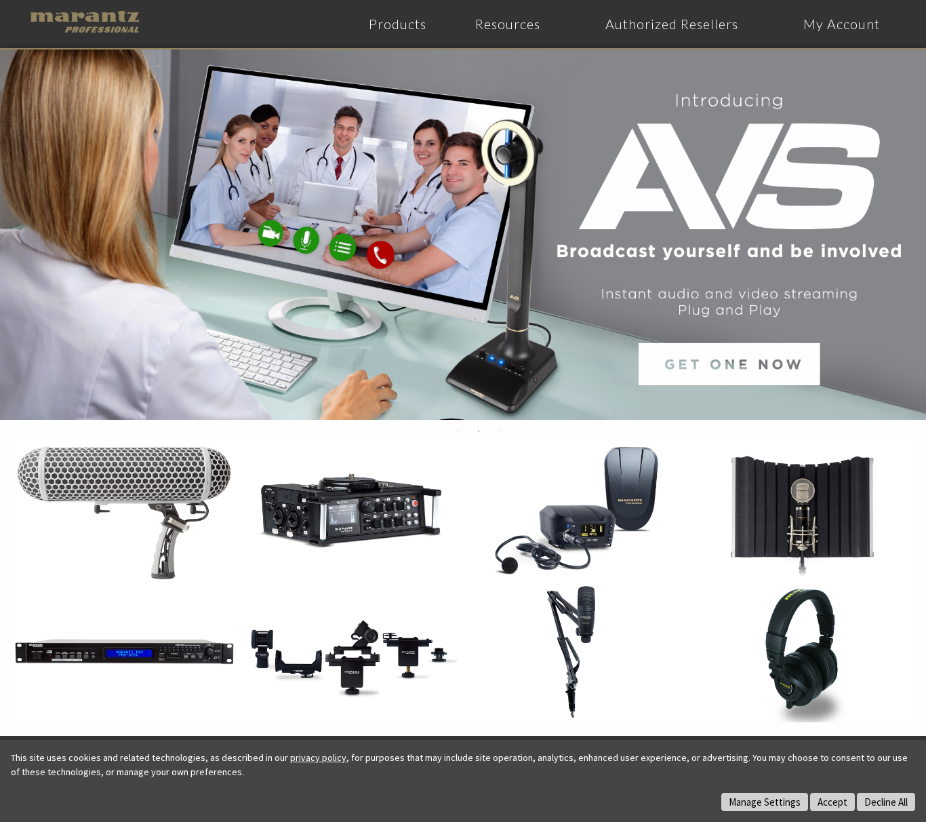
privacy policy (318, 757)
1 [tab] (458, 431)
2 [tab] (478, 431)
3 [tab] (499, 431)
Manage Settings (765, 802)
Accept (832, 802)
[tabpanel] (463, 235)
